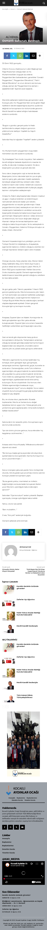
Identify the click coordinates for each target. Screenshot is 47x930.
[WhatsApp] (20, 56)
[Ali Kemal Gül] (10, 551)
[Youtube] (22, 827)
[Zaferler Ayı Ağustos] (8, 602)
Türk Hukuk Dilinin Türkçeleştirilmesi (25, 696)
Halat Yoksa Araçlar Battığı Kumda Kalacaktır (28, 614)
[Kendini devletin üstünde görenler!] (8, 589)
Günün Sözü (6, 906)
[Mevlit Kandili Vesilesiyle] (8, 629)
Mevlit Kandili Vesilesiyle (27, 626)
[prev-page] (3, 706)
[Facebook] (7, 56)
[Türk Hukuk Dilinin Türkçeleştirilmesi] (8, 698)
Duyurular (6, 912)
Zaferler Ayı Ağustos (26, 599)
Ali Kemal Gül (8, 48)
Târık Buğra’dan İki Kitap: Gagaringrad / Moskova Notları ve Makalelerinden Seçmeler (35, 572)
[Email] (33, 56)
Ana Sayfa (5, 9)
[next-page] (7, 706)
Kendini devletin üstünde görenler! (16, 895)
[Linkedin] (26, 56)
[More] (40, 56)
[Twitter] (13, 56)
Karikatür (5, 898)
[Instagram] (10, 827)
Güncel (12, 9)
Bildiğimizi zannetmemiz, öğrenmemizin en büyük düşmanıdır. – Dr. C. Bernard (22, 902)
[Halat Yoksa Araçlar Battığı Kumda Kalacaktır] (8, 616)
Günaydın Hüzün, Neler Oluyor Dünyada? (10, 570)
